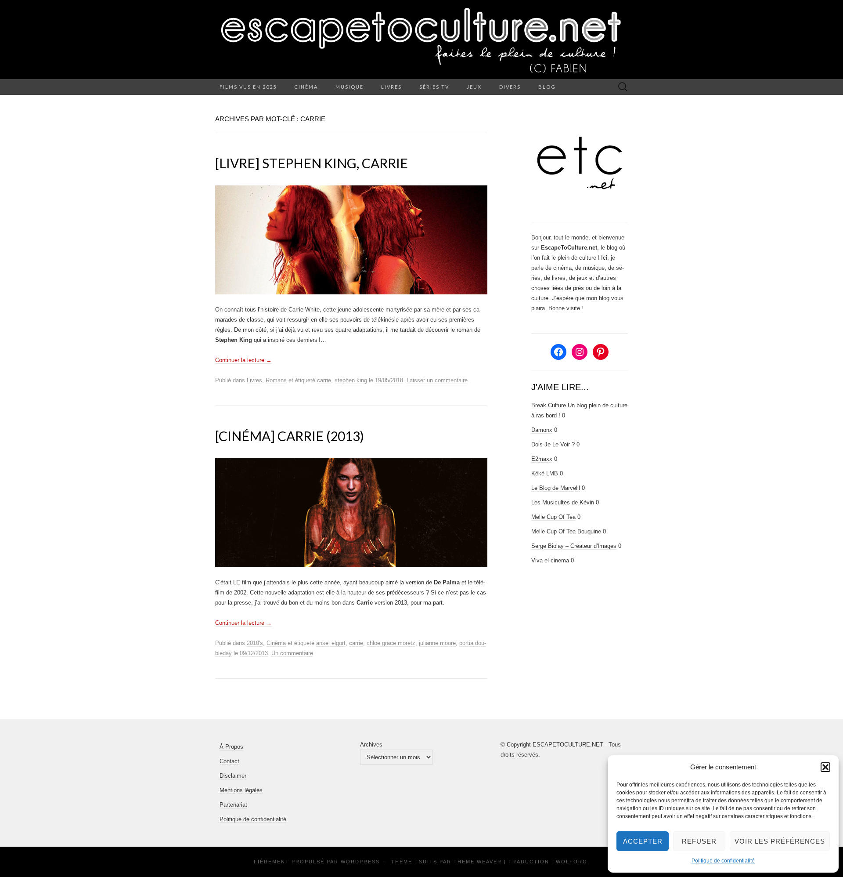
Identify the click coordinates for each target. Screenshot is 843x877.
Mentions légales (241, 790)
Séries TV (434, 87)
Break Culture (548, 405)
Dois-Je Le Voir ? (553, 444)
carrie (324, 380)
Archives (371, 744)
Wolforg (571, 861)
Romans (276, 380)
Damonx (541, 430)
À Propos (231, 746)
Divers (510, 87)
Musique (349, 87)
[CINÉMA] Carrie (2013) (289, 436)
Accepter (643, 841)
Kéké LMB (544, 473)
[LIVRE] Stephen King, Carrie (311, 163)
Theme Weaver (478, 861)
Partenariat (233, 804)
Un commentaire (292, 653)
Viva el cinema (550, 560)
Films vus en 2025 (248, 87)
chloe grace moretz (391, 643)
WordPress (360, 861)
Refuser (699, 841)
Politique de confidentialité (723, 861)
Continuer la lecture (243, 360)
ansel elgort (331, 643)
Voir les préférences (780, 841)
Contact (229, 761)
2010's (255, 643)
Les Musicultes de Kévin (562, 502)
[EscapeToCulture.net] (421, 39)
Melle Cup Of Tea (553, 517)
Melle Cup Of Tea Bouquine (566, 531)
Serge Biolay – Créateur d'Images (573, 546)
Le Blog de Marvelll (555, 488)
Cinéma (306, 87)
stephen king (351, 380)
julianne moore (437, 643)
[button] (825, 767)
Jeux (474, 87)
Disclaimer (233, 775)
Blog (547, 87)
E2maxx (541, 459)
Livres (391, 87)
